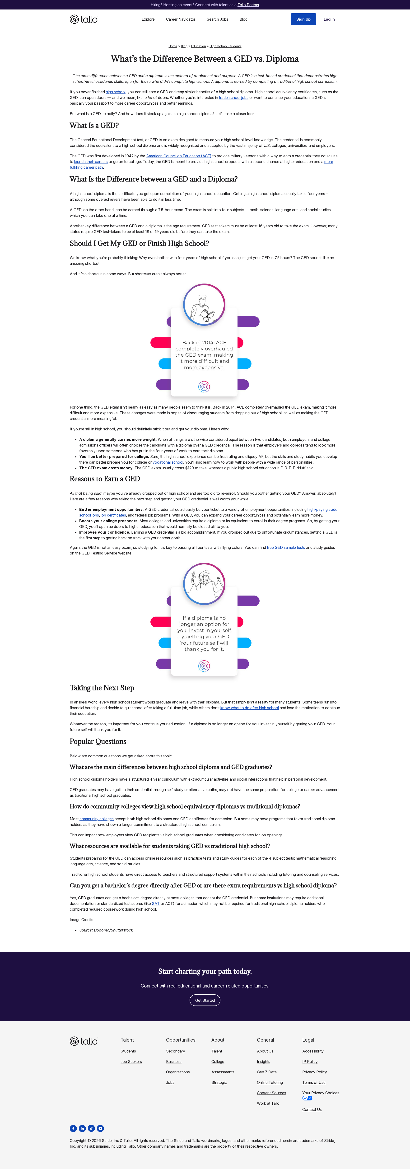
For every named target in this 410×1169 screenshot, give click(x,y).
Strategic (219, 1082)
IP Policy (310, 1061)
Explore (148, 19)
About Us (265, 1051)
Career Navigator (180, 19)
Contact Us (312, 1109)
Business (174, 1061)
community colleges (96, 818)
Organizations (178, 1072)
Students (128, 1051)
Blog (243, 19)
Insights (263, 1061)
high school (116, 91)
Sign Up (303, 19)
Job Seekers (131, 1061)
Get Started (205, 1000)
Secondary (175, 1051)
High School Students (226, 46)
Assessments (222, 1072)
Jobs (170, 1082)
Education (198, 46)
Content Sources (271, 1092)
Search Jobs (217, 19)
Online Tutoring (270, 1082)
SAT (156, 903)
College (217, 1061)
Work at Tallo (268, 1103)
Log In (329, 19)
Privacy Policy (314, 1072)
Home (173, 46)
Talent (216, 1051)
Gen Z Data (267, 1072)
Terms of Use (314, 1082)
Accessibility (313, 1051)
